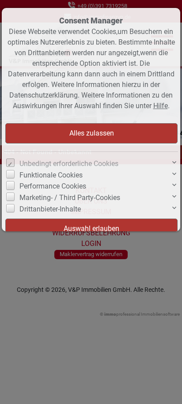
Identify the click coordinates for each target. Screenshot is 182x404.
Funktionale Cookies (51, 175)
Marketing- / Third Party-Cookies (69, 197)
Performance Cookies (52, 186)
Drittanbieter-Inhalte (50, 209)
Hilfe (160, 106)
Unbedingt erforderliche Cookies (68, 163)
